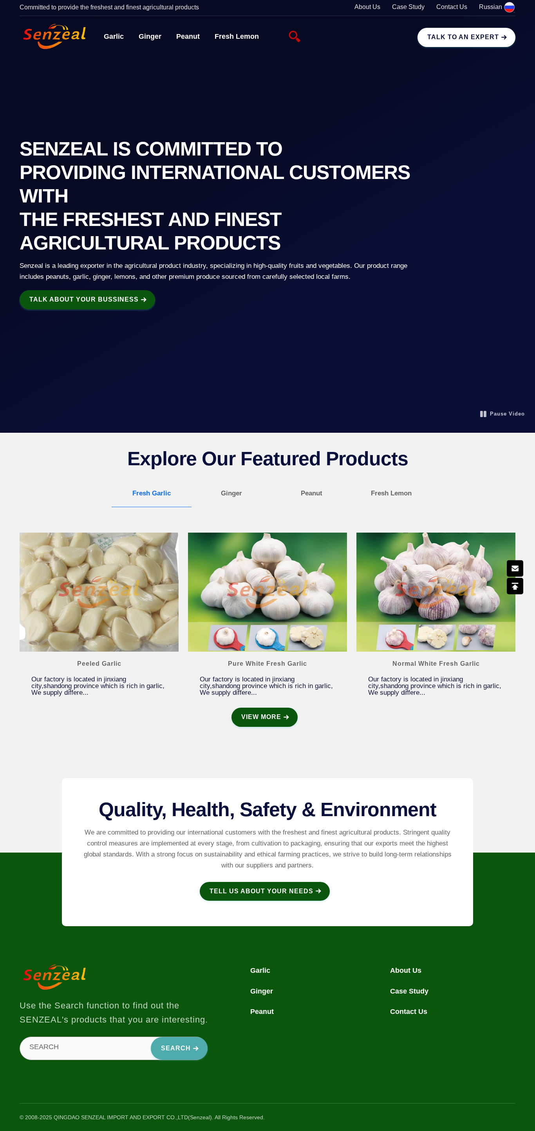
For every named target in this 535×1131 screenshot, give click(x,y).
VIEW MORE (261, 717)
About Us (367, 7)
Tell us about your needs (261, 891)
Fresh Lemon (237, 36)
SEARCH (44, 1047)
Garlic (114, 36)
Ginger (150, 36)
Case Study (408, 7)
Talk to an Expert (463, 37)
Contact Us (451, 7)
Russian (491, 7)
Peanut (188, 36)
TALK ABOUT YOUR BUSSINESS (84, 299)
